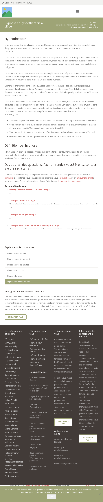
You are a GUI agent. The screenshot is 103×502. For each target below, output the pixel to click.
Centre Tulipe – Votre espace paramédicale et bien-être (39, 388)
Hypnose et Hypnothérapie (18, 281)
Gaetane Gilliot (11, 414)
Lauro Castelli (10, 364)
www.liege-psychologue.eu (61, 448)
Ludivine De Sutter (13, 389)
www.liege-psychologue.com (62, 456)
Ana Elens (9, 396)
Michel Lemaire (11, 428)
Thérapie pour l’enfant (16, 253)
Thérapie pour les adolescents (37, 438)
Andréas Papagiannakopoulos (14, 460)
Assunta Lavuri (11, 425)
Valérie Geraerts (12, 411)
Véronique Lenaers (13, 436)
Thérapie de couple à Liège (22, 214)
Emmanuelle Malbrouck (10, 441)
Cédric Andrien (11, 339)
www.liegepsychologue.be (65, 463)
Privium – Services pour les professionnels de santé (37, 427)
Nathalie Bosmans (13, 357)
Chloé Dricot (10, 393)
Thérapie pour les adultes (18, 264)
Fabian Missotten (12, 449)
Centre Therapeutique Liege (37, 485)
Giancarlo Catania (12, 368)
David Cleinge (10, 371)
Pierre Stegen (10, 469)
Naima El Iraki (11, 400)
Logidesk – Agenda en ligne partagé (39, 397)
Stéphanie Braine (12, 360)
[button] (77, 11)
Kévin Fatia (9, 403)
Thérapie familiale (14, 276)
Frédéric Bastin (11, 350)
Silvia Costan (10, 378)
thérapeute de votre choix (69, 181)
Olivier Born (10, 353)
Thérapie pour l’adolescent (18, 259)
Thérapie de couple (15, 270)
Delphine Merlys (12, 445)
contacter (9, 178)
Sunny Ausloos (11, 342)
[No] (99, 494)
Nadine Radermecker (14, 465)
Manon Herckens (12, 421)
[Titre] (7, 12)
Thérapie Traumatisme (35, 405)
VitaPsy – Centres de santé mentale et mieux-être (38, 415)
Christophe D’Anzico (13, 382)
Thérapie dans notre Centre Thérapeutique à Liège (34, 225)
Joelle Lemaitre (11, 432)
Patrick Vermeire (12, 476)
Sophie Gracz (10, 418)
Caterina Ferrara (12, 407)
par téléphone (65, 178)
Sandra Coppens (12, 375)
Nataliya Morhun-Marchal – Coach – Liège (29, 189)
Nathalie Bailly (11, 346)
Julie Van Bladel (11, 472)
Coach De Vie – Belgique (36, 446)
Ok (51, 497)
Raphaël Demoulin (13, 385)
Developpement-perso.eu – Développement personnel (37, 457)
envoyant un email (85, 178)
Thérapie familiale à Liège (22, 200)
